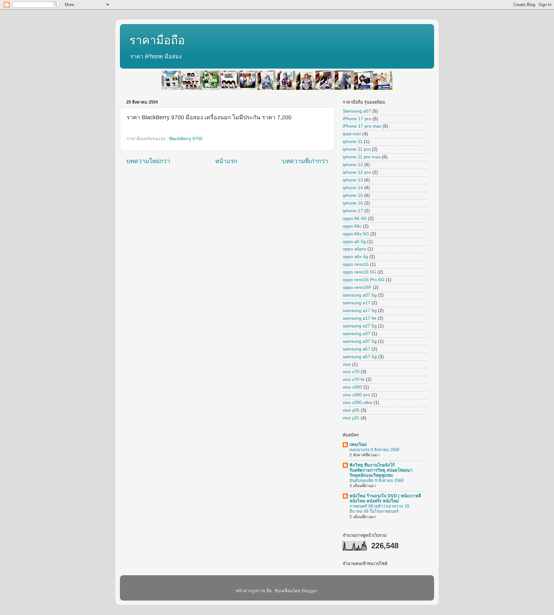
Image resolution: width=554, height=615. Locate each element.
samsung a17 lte (359, 318)
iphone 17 (353, 210)
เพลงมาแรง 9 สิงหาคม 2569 (374, 449)
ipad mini (352, 133)
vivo (347, 364)
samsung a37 (356, 333)
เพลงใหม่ (358, 444)
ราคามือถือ (157, 40)
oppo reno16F (357, 287)
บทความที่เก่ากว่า (305, 161)
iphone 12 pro (357, 172)
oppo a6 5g (354, 241)
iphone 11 (353, 141)
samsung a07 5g (360, 295)
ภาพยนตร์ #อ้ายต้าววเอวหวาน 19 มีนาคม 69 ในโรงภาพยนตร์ (379, 509)
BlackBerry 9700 (186, 138)
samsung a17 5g (360, 310)
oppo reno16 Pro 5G (363, 279)
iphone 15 (353, 195)
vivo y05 (351, 410)
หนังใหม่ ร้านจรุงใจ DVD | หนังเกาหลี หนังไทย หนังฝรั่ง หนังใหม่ (385, 498)
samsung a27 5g (360, 326)
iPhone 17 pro (357, 118)
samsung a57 (356, 349)
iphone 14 (353, 187)
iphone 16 (353, 203)
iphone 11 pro (357, 149)
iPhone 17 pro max (362, 126)
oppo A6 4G (355, 218)
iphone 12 (353, 164)
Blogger (309, 590)
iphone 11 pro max (362, 157)
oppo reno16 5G (359, 272)
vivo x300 (352, 387)
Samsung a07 (357, 111)
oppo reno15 (356, 264)
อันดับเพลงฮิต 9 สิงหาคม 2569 (376, 480)
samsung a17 (356, 302)
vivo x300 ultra (357, 402)
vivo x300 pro (356, 394)
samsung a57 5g (360, 356)
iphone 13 (353, 180)
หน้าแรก (226, 161)
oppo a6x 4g (355, 256)
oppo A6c (352, 226)
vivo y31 (351, 418)
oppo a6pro (354, 249)
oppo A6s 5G (356, 234)
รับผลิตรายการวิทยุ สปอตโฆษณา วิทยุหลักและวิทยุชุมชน (381, 470)
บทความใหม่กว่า (148, 161)
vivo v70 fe (354, 379)
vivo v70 (351, 371)
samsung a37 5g (360, 341)
